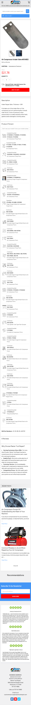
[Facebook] (12, 699)
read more (4, 523)
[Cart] (29, 2)
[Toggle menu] (2, 2)
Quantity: (5, 76)
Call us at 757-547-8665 (15, 689)
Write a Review (6, 62)
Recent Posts (6, 486)
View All (15, 565)
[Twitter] (19, 699)
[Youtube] (15, 699)
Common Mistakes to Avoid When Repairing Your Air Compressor (13, 549)
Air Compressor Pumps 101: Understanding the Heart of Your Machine (13, 511)
